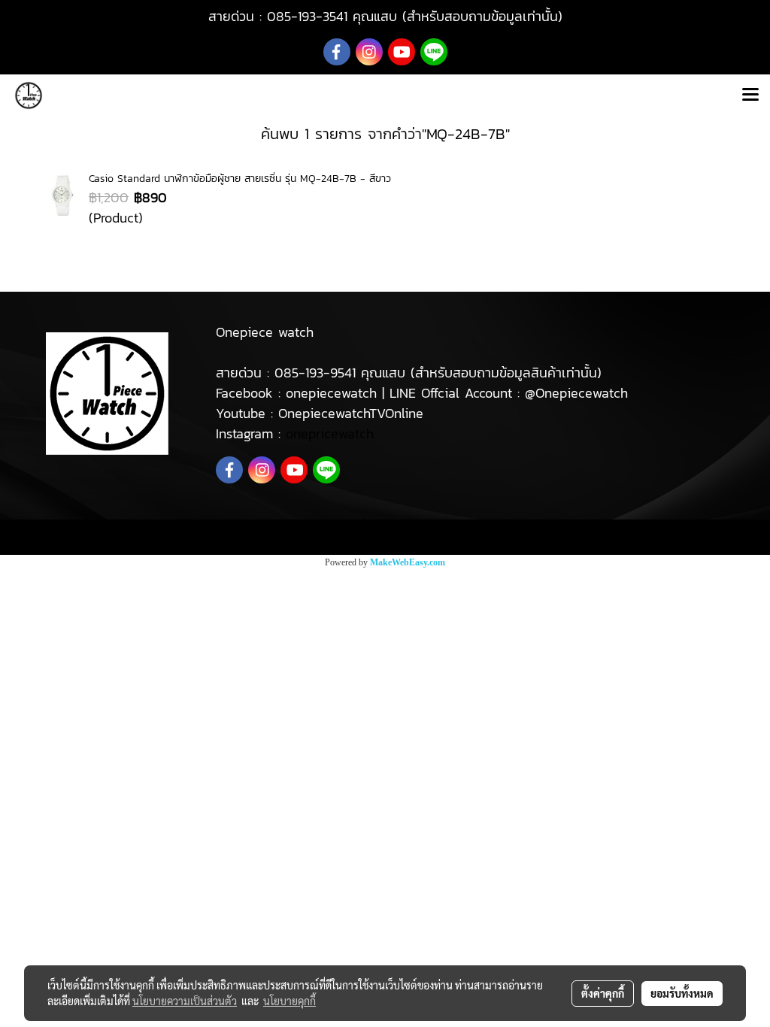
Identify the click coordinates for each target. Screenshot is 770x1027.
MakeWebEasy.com (407, 562)
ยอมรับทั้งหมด (682, 993)
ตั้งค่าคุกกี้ (602, 993)
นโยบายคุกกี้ (289, 1000)
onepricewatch (330, 433)
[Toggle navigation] (750, 95)
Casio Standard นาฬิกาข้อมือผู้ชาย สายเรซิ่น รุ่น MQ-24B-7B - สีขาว (240, 178)
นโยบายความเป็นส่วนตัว (184, 1000)
